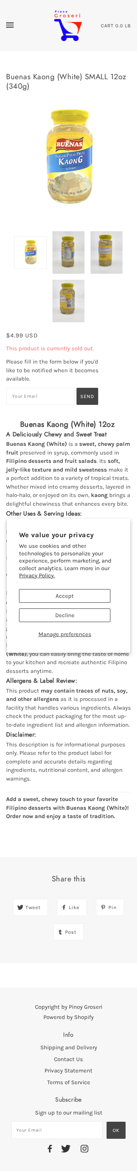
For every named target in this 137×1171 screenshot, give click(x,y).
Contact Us (68, 1059)
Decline (65, 615)
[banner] (68, 25)
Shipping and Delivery (68, 1047)
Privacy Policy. (37, 575)
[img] (50, 1150)
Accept (65, 596)
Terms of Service (68, 1082)
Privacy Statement (68, 1070)
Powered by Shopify (68, 1017)
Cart (107, 25)
